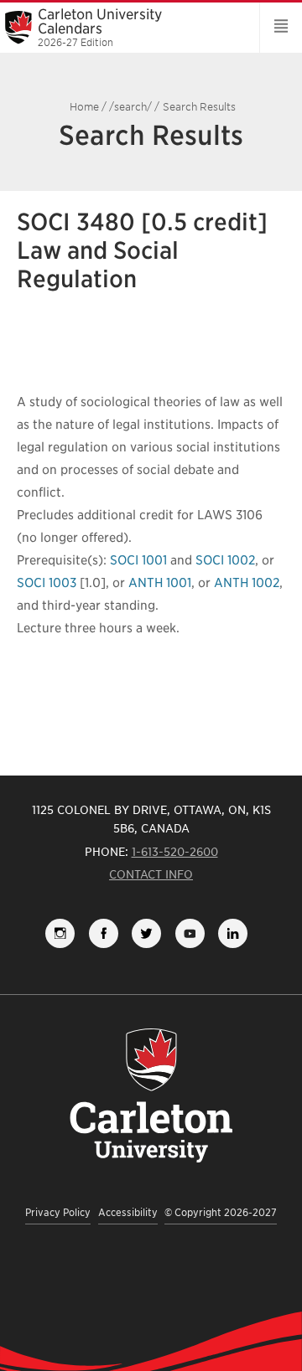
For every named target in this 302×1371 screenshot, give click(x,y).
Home (84, 107)
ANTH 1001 (159, 582)
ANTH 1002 (246, 582)
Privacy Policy (58, 1212)
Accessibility (128, 1212)
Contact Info (151, 874)
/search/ (130, 107)
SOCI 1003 (46, 582)
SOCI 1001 (138, 560)
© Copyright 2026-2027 (220, 1212)
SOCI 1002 (225, 560)
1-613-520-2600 (175, 851)
